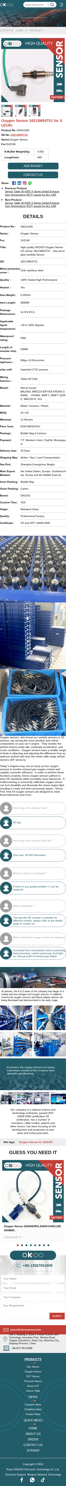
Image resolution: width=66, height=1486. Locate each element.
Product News (33, 1414)
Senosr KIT (33, 1386)
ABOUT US (33, 1433)
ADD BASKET (33, 166)
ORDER (33, 1439)
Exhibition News (33, 1409)
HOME (19, 30)
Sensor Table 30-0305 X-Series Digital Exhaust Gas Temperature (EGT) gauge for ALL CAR (32, 193)
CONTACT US (33, 1445)
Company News (33, 1404)
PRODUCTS (33, 1359)
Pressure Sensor (33, 1381)
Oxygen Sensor (33, 1371)
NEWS (33, 1397)
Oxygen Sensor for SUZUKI (36, 1142)
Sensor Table (33, 1390)
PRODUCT (36, 30)
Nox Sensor (33, 1366)
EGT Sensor (33, 1376)
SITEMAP (33, 1450)
